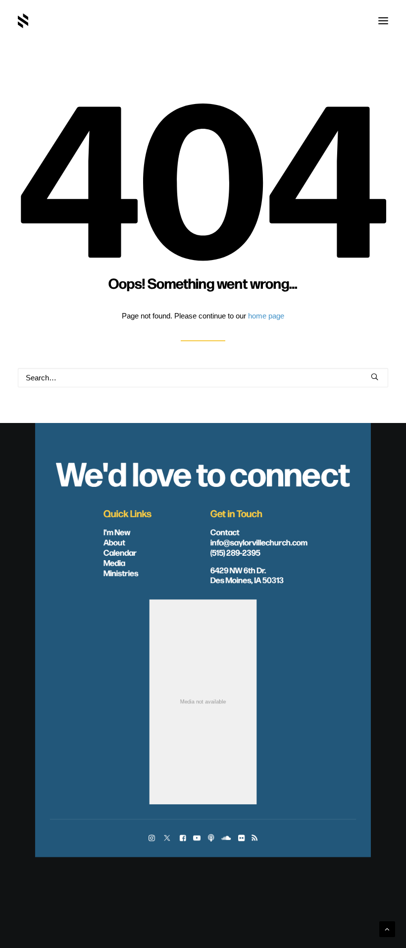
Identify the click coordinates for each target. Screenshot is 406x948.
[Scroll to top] (387, 928)
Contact (225, 531)
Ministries (120, 572)
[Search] (203, 377)
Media (114, 562)
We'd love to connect (203, 472)
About (114, 541)
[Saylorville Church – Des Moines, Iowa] (23, 20)
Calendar (120, 552)
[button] (383, 21)
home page (266, 316)
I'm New (117, 531)
